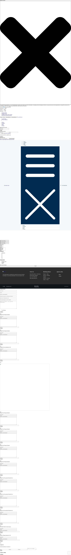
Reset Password (12, 138)
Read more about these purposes (7, 115)
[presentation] (1, 244)
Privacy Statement (4, 119)
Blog (2, 124)
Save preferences (14, 117)
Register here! (6, 139)
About (24, 227)
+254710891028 (64, 185)
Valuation (3, 123)
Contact (3, 125)
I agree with (6, 133)
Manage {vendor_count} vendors (7, 114)
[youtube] (67, 286)
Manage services (4, 113)
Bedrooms (1, 251)
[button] (35, 53)
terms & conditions (8, 133)
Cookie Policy (4, 118)
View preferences (8, 117)
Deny (4, 117)
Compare (1, 554)
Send (1, 550)
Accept (1, 117)
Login (1, 130)
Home (3, 122)
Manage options (4, 112)
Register (1, 136)
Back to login (2, 139)
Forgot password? (11, 139)
